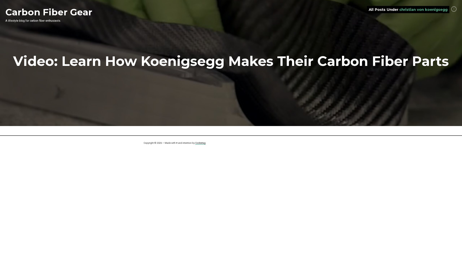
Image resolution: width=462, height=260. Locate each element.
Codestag (200, 143)
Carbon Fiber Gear (48, 12)
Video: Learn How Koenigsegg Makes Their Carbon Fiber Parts (231, 61)
